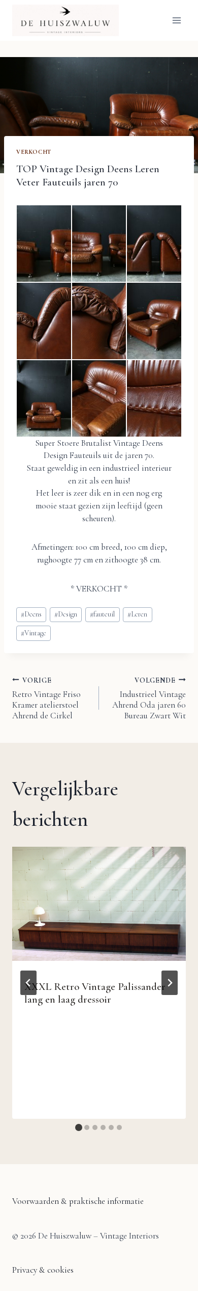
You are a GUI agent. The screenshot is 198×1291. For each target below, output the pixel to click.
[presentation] (99, 904)
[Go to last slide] (28, 983)
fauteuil (102, 614)
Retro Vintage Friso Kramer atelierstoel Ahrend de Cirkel (46, 698)
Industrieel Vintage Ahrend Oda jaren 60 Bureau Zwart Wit (149, 698)
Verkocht (33, 151)
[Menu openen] (176, 20)
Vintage (33, 633)
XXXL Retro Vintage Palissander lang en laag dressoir (95, 993)
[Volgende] (169, 983)
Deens (31, 614)
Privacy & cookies (43, 1270)
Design (65, 614)
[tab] (78, 1127)
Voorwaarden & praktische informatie (78, 1201)
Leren (137, 614)
